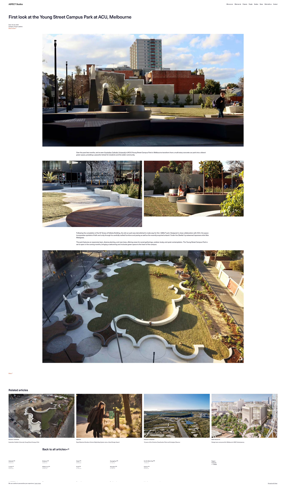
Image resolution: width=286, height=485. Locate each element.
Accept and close (272, 483)
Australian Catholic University (115, 152)
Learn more (38, 483)
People (250, 4)
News (261, 4)
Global (215, 464)
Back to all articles (54, 449)
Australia (214, 462)
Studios (256, 4)
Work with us (268, 4)
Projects (245, 4)
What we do (238, 4)
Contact (275, 4)
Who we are (229, 4)
